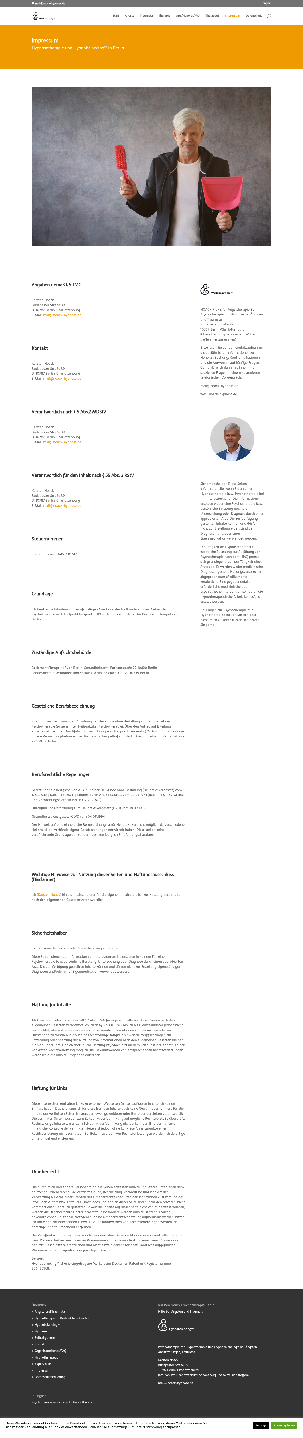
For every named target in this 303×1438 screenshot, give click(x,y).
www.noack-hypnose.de (218, 394)
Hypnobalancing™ (47, 1324)
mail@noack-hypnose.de (62, 315)
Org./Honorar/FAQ (188, 16)
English (267, 4)
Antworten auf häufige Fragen (236, 362)
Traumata (146, 16)
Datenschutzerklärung (50, 1376)
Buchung (221, 357)
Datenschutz (254, 16)
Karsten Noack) (49, 894)
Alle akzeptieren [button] (284, 1425)
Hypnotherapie (211, 614)
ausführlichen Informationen (228, 352)
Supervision (43, 1363)
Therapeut (212, 16)
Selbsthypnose (45, 1337)
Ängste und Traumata (50, 1311)
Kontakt (40, 1344)
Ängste (129, 16)
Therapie (164, 16)
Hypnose (41, 1331)
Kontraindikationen (245, 357)
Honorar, (207, 357)
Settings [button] (261, 1425)
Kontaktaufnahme (249, 347)
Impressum (232, 16)
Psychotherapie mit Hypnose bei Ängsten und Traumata (231, 317)
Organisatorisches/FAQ (50, 1350)
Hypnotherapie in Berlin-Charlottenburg (63, 1318)
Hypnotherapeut (46, 1357)
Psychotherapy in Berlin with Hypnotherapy (62, 1402)
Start (116, 16)
